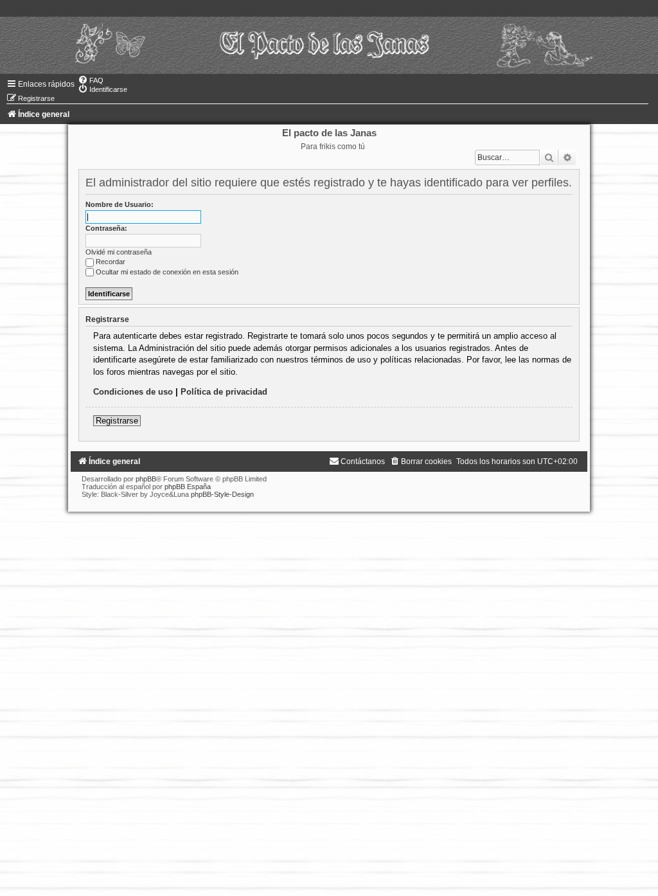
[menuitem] (90, 80)
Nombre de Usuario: (119, 204)
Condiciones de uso (133, 392)
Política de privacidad (224, 392)
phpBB (146, 479)
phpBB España (187, 486)
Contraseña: (106, 228)
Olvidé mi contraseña (118, 252)
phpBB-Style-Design (222, 494)
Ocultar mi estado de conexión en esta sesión (167, 272)
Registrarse (117, 421)
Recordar (110, 261)
